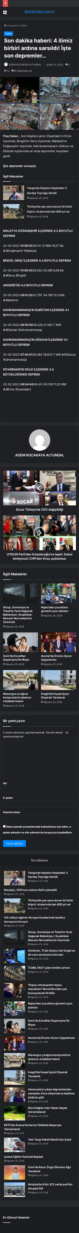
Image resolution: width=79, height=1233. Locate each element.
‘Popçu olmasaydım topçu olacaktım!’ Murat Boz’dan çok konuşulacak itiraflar (47, 989)
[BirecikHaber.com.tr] (39, 12)
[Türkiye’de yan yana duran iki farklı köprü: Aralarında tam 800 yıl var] (13, 211)
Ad (5, 783)
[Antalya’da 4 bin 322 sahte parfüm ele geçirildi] (14, 1189)
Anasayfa (12, 25)
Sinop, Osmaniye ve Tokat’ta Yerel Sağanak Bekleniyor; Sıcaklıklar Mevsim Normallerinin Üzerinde (18, 615)
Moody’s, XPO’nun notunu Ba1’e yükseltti (30, 889)
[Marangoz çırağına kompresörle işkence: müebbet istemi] (20, 680)
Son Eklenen (39, 860)
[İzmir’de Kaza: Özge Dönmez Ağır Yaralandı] (14, 1172)
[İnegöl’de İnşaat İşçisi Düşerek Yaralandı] (58, 680)
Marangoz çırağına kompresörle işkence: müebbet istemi (17, 697)
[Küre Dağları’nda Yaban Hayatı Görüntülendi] (14, 1113)
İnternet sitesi (11, 812)
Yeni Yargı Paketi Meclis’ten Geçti (49, 1139)
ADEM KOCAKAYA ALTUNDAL (25, 64)
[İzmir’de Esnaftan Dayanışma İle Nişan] (20, 642)
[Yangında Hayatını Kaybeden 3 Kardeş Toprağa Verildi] (13, 193)
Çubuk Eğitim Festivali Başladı (23, 1156)
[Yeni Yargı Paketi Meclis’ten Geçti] (14, 1145)
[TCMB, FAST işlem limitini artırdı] (14, 973)
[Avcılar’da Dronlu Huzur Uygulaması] (58, 642)
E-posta (9, 797)
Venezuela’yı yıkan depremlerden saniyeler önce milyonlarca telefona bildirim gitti (51, 1093)
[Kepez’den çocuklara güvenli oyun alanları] (58, 593)
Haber (23, 25)
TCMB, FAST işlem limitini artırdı (49, 967)
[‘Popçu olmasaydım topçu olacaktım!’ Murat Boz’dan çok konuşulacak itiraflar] (14, 990)
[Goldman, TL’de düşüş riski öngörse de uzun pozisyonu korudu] (14, 956)
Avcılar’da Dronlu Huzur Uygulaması (51, 1037)
